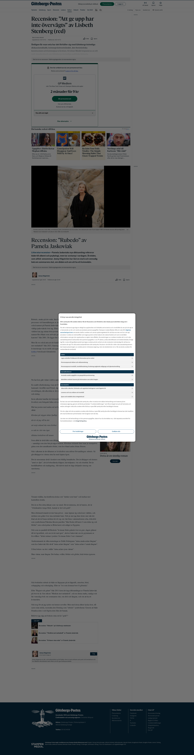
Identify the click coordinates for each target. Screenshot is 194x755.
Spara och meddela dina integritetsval (72, 396)
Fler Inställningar (78, 431)
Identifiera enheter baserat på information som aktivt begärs (79, 379)
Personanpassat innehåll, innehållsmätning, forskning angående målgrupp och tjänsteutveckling (90, 366)
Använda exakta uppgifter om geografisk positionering (77, 375)
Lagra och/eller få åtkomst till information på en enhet (77, 358)
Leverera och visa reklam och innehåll (72, 392)
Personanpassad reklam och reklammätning (74, 362)
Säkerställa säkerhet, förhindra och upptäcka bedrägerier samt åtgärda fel (83, 388)
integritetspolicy (81, 421)
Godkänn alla (116, 431)
